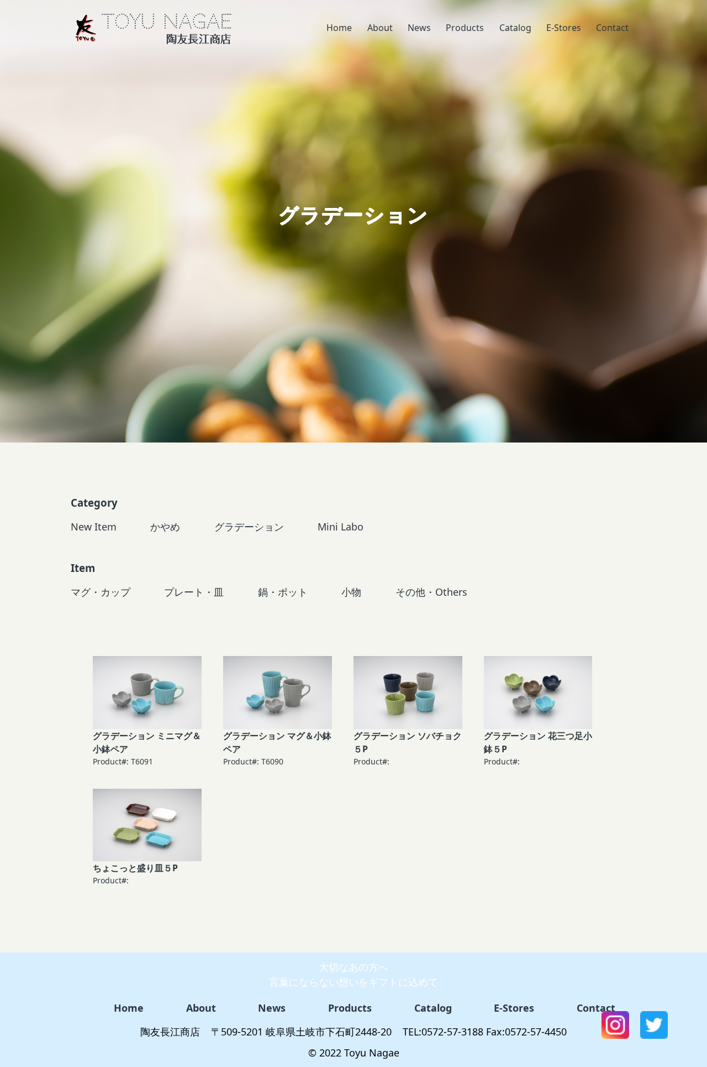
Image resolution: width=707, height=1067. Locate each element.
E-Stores (563, 28)
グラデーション (249, 526)
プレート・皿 (194, 591)
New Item (94, 526)
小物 (351, 591)
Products (465, 28)
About (380, 28)
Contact (612, 28)
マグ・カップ (100, 591)
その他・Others (431, 591)
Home (339, 28)
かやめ (165, 526)
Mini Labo (340, 526)
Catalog (515, 28)
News (419, 28)
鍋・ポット (283, 591)
